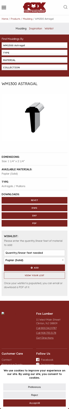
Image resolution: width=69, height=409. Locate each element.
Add (36, 267)
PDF (34, 223)
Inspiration (35, 28)
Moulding (21, 28)
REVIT (34, 200)
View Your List (34, 275)
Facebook (47, 359)
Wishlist (49, 28)
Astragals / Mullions (13, 186)
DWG (34, 208)
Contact (6, 359)
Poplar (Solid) (10, 173)
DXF (34, 215)
